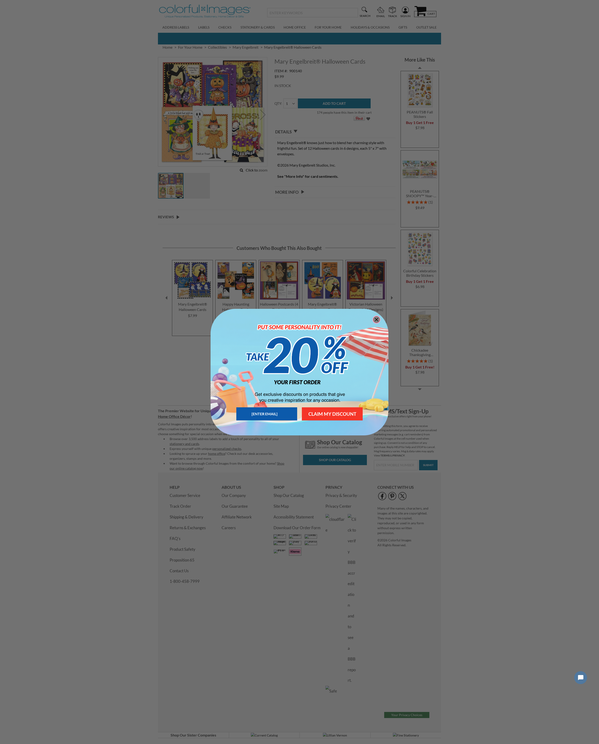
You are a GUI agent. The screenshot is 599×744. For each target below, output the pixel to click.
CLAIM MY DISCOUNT (332, 414)
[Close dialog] (376, 319)
